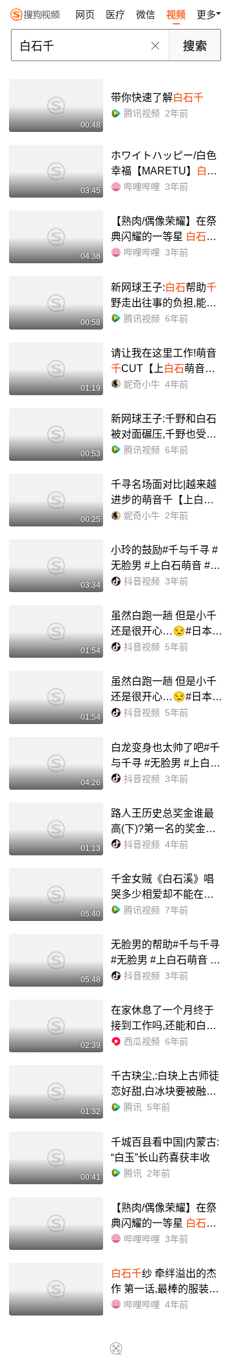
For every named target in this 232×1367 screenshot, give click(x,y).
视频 (176, 14)
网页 (85, 14)
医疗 (115, 14)
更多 (206, 14)
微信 (145, 14)
